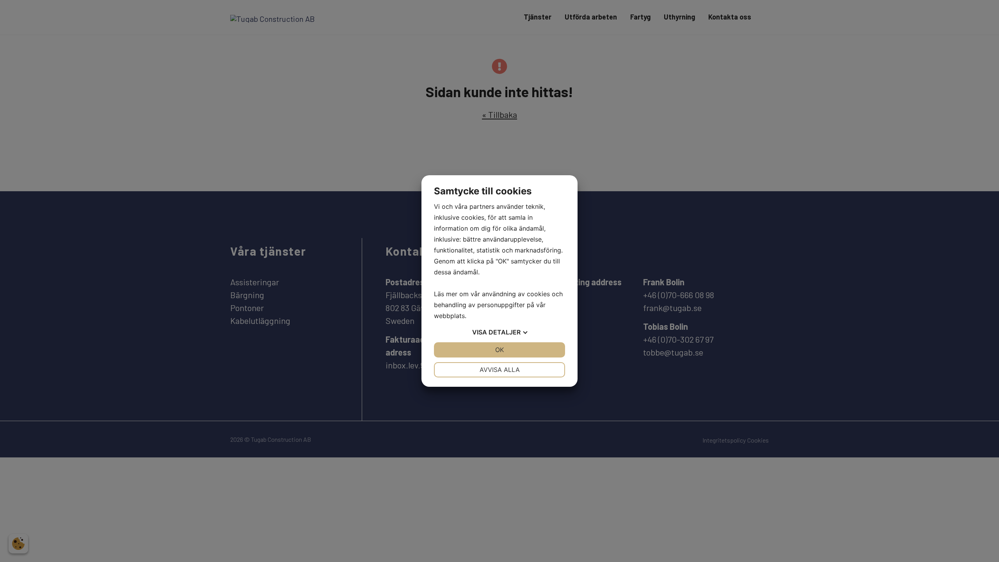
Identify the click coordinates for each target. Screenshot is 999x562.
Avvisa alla (500, 369)
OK (499, 350)
